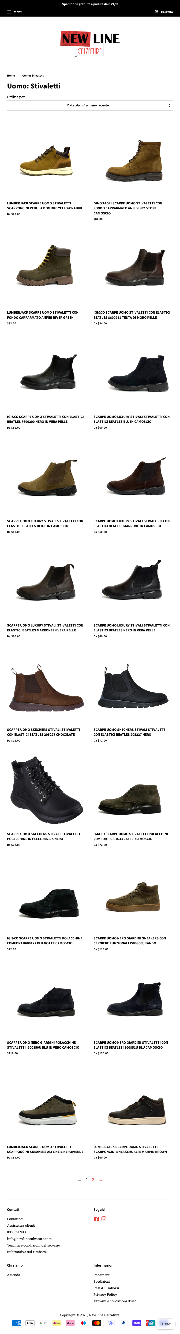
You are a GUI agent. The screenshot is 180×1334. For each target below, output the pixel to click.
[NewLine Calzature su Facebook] (96, 1220)
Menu (17, 12)
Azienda (13, 1275)
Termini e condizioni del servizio (33, 1245)
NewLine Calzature (104, 1315)
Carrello (166, 12)
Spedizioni (102, 1281)
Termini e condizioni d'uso (115, 1301)
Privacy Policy (105, 1294)
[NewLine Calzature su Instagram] (103, 1220)
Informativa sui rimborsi (27, 1252)
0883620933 (16, 1232)
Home (11, 76)
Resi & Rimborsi (106, 1288)
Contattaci (15, 1219)
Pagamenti (102, 1275)
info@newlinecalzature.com (29, 1238)
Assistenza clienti (21, 1225)
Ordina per (16, 97)
